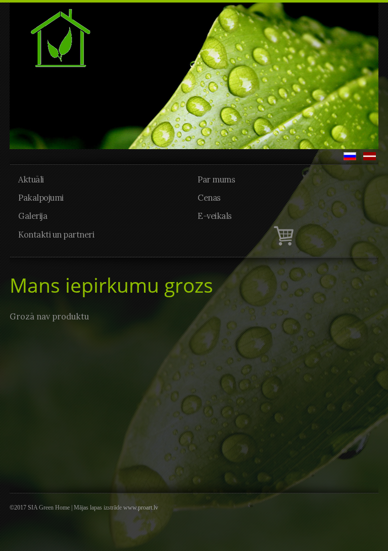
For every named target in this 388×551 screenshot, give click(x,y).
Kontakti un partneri (56, 234)
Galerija (32, 216)
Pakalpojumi (41, 198)
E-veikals (215, 216)
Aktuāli (31, 179)
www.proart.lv (140, 507)
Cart (211, 236)
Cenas (209, 198)
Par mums (216, 179)
